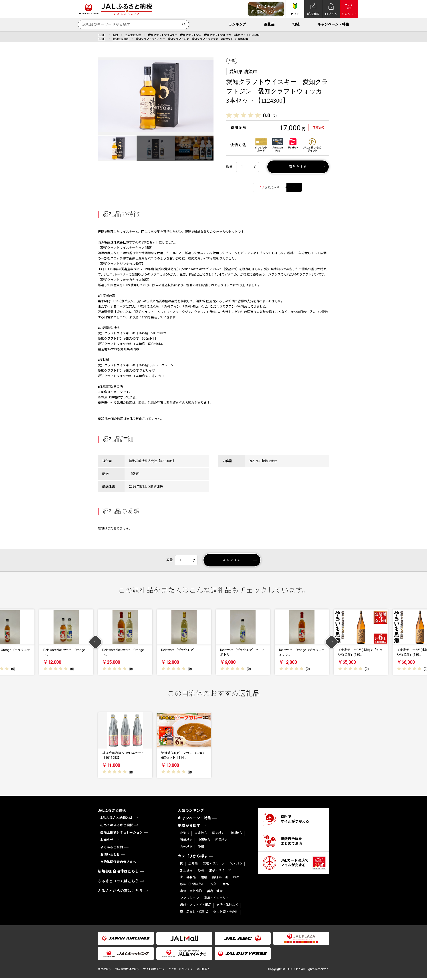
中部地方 (236, 833)
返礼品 (269, 24)
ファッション (189, 898)
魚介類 (193, 863)
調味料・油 (220, 877)
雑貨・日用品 (219, 884)
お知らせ (106, 840)
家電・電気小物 (191, 891)
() (275, 115)
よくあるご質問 (111, 847)
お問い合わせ (110, 854)
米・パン (236, 863)
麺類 (204, 877)
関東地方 (218, 833)
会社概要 (202, 969)
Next (332, 642)
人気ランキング (191, 810)
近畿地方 (186, 840)
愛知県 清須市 (243, 71)
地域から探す (189, 826)
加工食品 (186, 870)
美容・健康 (215, 891)
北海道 (184, 833)
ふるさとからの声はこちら (120, 891)
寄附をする (298, 166)
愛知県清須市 (121, 39)
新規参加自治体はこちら (118, 871)
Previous (95, 642)
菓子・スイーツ (220, 870)
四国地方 (221, 840)
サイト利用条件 (152, 969)
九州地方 (186, 846)
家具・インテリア (216, 898)
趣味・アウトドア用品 (195, 905)
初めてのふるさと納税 (116, 825)
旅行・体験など (227, 905)
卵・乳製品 (188, 877)
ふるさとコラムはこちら (118, 881)
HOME (101, 35)
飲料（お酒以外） (192, 884)
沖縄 (201, 846)
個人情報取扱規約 (126, 969)
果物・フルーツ (214, 863)
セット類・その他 (225, 911)
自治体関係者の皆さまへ (118, 862)
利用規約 (103, 969)
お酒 (115, 35)
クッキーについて (179, 969)
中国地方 (204, 840)
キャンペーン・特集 (333, 24)
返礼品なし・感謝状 (194, 911)
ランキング (237, 24)
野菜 (201, 870)
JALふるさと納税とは (116, 818)
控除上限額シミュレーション (121, 832)
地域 (296, 24)
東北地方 (201, 833)
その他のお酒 (133, 35)
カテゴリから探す (193, 856)
